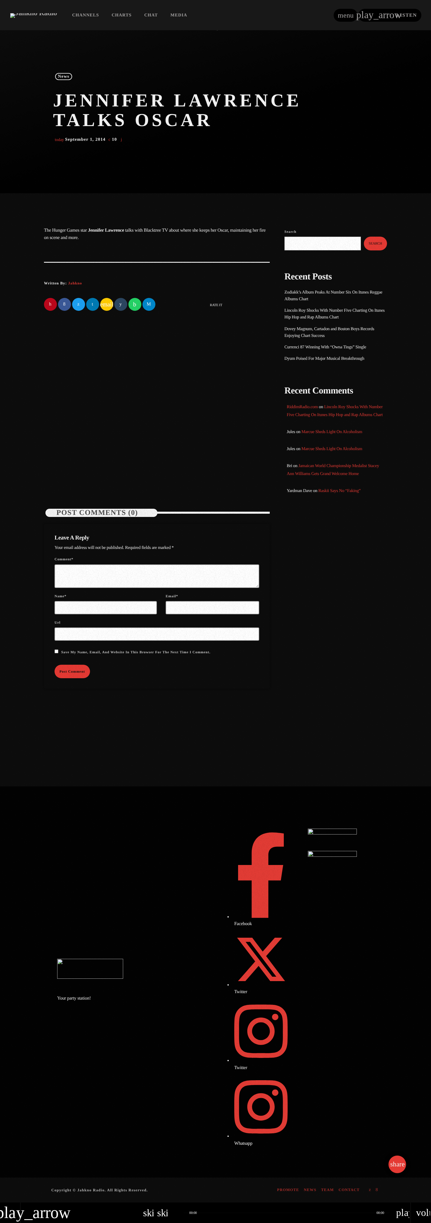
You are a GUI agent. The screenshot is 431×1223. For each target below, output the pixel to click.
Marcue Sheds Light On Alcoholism (331, 432)
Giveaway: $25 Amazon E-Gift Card (346, 732)
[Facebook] (377, 1190)
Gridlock (303, 558)
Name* (61, 596)
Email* (172, 596)
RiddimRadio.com (302, 407)
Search (290, 232)
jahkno (75, 283)
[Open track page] (177, 1212)
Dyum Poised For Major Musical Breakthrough (324, 358)
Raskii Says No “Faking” (339, 490)
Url (57, 622)
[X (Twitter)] (370, 1190)
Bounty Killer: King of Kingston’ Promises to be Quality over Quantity (343, 642)
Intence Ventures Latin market (341, 702)
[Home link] (33, 15)
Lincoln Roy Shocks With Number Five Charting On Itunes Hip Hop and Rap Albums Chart (210, 440)
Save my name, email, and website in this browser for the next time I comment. (136, 652)
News (63, 76)
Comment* (64, 559)
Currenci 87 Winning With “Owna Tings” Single (325, 347)
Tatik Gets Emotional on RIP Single (346, 672)
